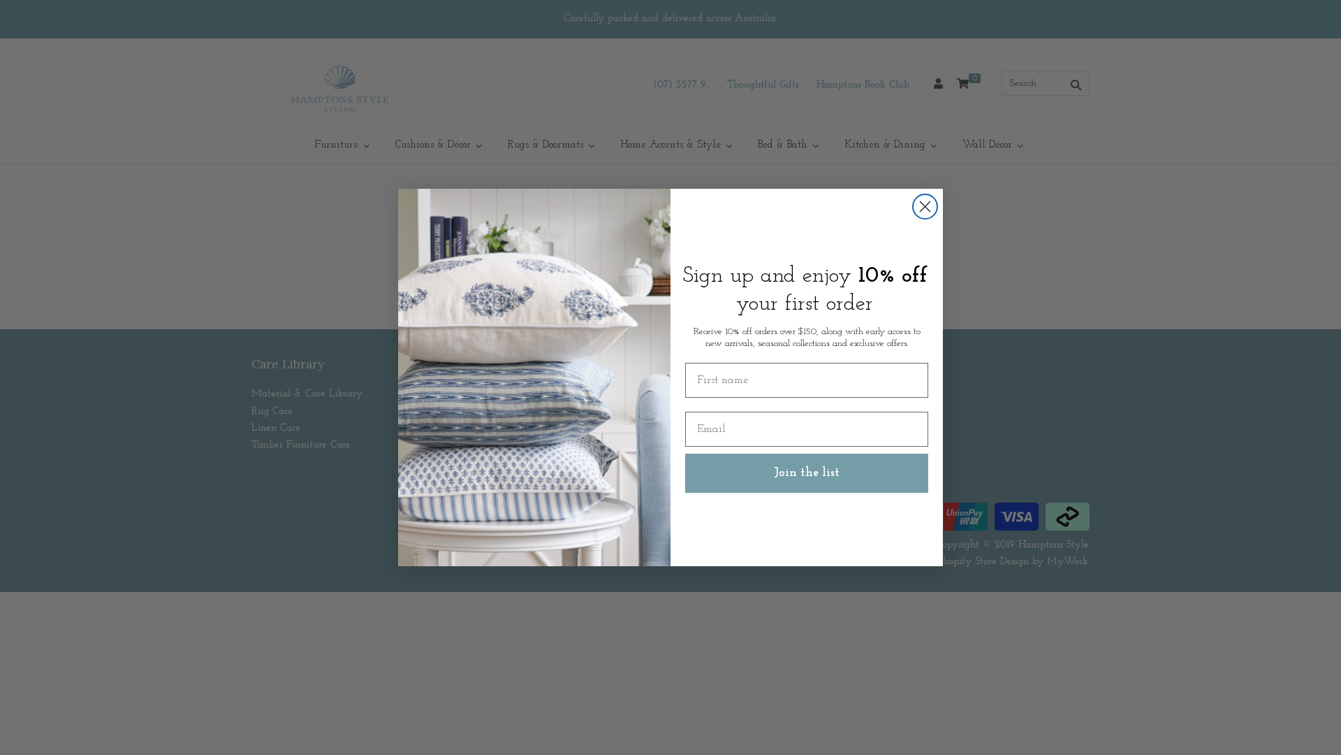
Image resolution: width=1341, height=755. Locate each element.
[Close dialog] (925, 206)
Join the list (807, 473)
